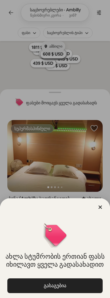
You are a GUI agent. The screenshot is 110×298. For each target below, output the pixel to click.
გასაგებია (55, 285)
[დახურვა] (100, 207)
